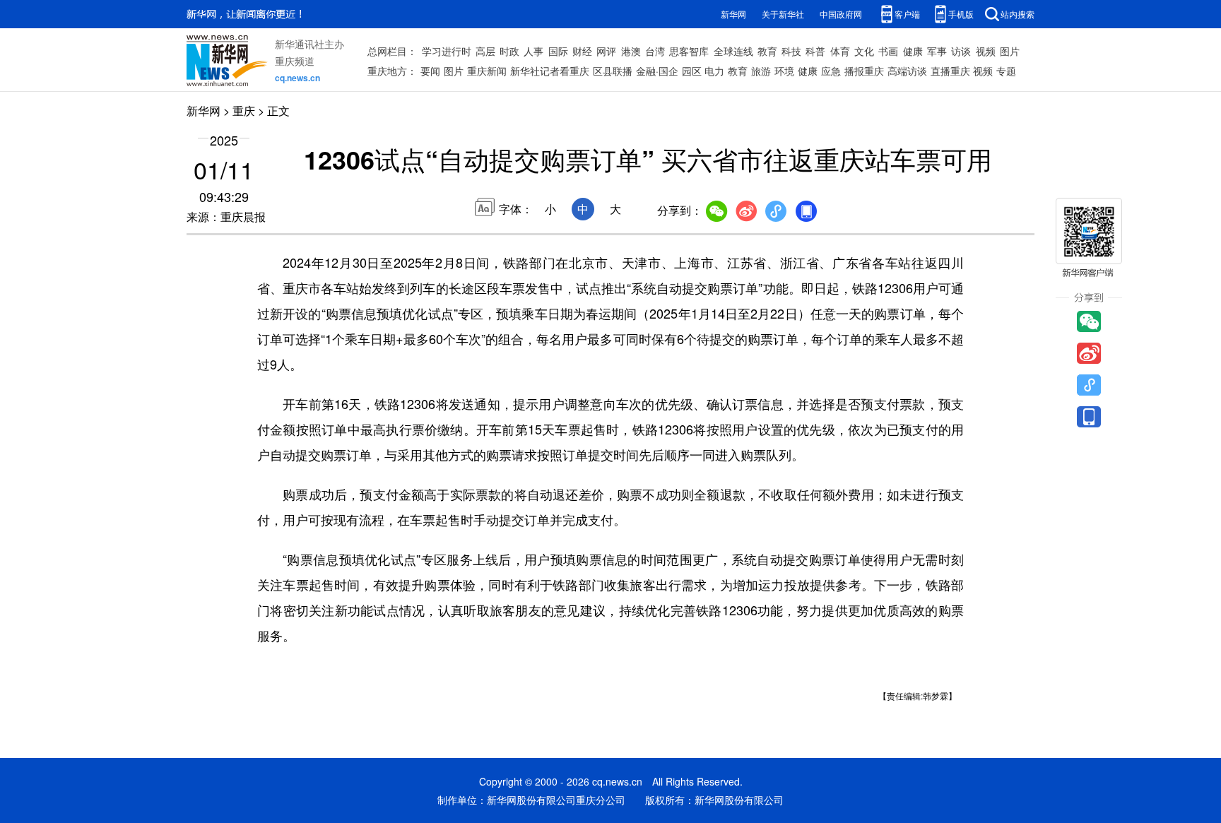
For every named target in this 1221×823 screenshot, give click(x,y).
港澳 (631, 51)
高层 (485, 51)
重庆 (243, 110)
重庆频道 (294, 61)
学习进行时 (446, 51)
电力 (714, 71)
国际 (558, 51)
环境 (784, 71)
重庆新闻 (487, 71)
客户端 (907, 14)
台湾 (655, 51)
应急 (831, 71)
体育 (840, 51)
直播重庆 (950, 71)
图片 (1010, 51)
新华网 (733, 14)
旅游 (761, 71)
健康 (913, 51)
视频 (986, 51)
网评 (606, 51)
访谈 (961, 51)
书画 (888, 51)
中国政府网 (841, 14)
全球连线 (733, 51)
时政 (509, 51)
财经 (582, 51)
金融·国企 (657, 71)
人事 (533, 51)
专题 (1006, 71)
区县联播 (612, 71)
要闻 (430, 71)
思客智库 (689, 51)
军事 (937, 51)
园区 (692, 71)
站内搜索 (1017, 14)
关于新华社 (783, 14)
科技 (791, 51)
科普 (815, 51)
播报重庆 (864, 71)
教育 (767, 51)
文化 (864, 51)
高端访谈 (907, 71)
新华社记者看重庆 (549, 71)
